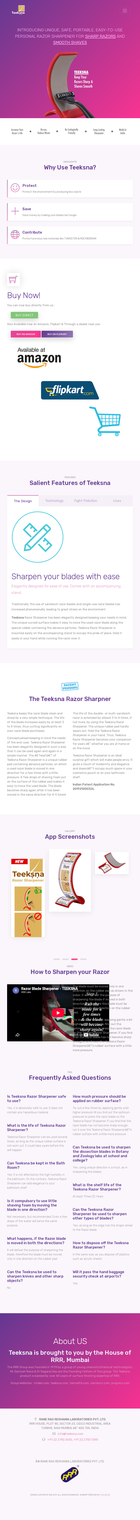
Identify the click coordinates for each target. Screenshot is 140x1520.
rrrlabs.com (41, 1383)
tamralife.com (79, 1383)
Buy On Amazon (26, 334)
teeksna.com (59, 1383)
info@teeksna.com (70, 1434)
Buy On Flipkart (57, 334)
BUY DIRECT (24, 315)
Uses (117, 501)
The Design (23, 501)
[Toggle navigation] (125, 10)
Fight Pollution (85, 501)
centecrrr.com (100, 1383)
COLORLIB (105, 1495)
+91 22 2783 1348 (85, 1439)
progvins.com (120, 1383)
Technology (54, 501)
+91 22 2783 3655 (59, 1439)
